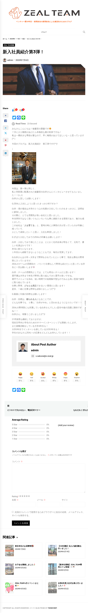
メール (41, 500)
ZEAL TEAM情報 (9, 45)
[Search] (84, 32)
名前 (15, 500)
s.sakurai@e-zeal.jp (44, 356)
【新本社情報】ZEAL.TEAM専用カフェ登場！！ (70, 565)
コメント (17, 461)
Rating (15, 496)
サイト (65, 500)
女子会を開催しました (24, 564)
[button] (44, 31)
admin (10, 60)
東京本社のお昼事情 (23, 546)
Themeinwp (52, 608)
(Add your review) (66, 425)
